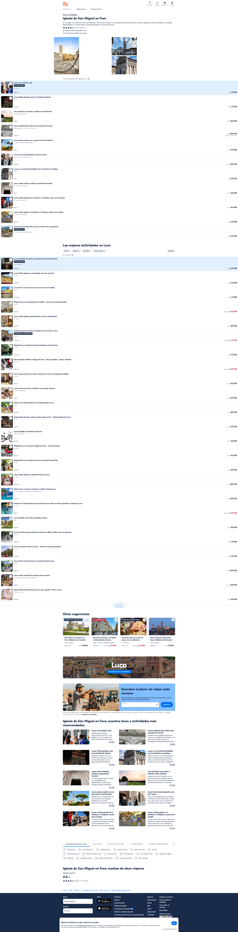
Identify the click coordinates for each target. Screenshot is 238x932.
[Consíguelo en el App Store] (104, 908)
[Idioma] (164, 2)
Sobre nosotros (151, 900)
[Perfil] (172, 2)
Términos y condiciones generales (123, 912)
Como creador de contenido (164, 906)
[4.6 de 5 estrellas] (68, 28)
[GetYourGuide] (65, 4)
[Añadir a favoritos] (10, 83)
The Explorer (150, 914)
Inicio (64, 890)
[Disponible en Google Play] (104, 901)
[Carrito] (157, 2)
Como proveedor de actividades (165, 901)
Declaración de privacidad (89, 714)
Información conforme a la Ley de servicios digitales (129, 914)
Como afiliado (163, 910)
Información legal (119, 903)
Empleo (149, 903)
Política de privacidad (120, 906)
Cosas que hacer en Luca (90, 890)
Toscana (76, 890)
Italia (70, 890)
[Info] (88, 79)
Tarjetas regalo (151, 912)
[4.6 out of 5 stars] (68, 881)
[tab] (76, 843)
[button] (119, 88)
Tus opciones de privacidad (122, 909)
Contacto (117, 900)
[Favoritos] (149, 2)
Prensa (149, 909)
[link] (119, 88)
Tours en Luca (104, 890)
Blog (148, 906)
